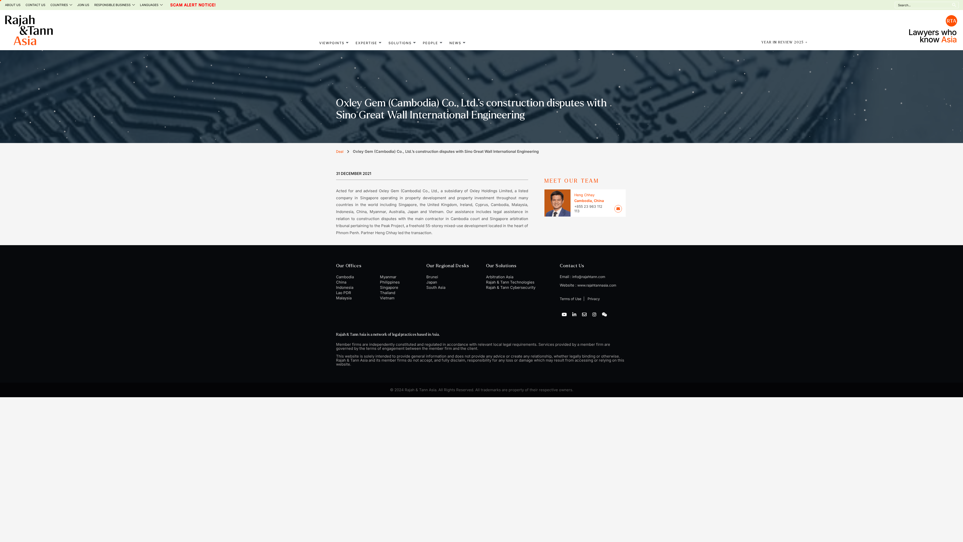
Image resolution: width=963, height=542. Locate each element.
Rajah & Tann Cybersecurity (510, 287)
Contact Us (35, 5)
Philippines (390, 282)
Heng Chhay (584, 195)
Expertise (366, 43)
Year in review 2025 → (784, 42)
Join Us (83, 5)
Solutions (400, 43)
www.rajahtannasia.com (596, 285)
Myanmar (388, 277)
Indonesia (344, 287)
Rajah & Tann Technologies (510, 282)
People (430, 43)
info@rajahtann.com (588, 277)
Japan (431, 282)
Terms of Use (570, 299)
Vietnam (387, 298)
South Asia (435, 287)
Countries (59, 5)
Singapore (389, 287)
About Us (13, 5)
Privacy (593, 299)
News (455, 43)
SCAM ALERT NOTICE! (182, 5)
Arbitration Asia (499, 277)
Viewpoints (331, 43)
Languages (149, 5)
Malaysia (344, 298)
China (341, 282)
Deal (339, 151)
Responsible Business (112, 5)
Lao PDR (343, 292)
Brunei (432, 277)
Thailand (387, 292)
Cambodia (345, 277)
